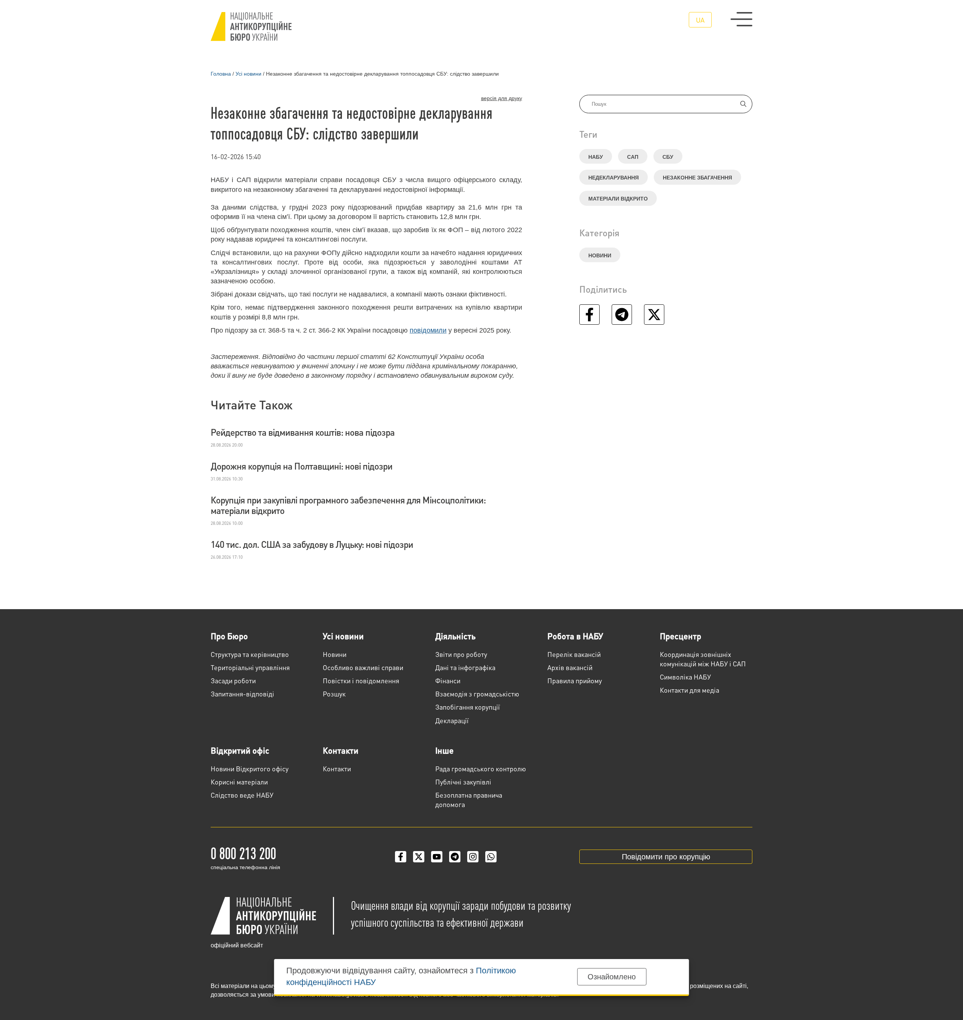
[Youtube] (436, 856)
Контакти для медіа (689, 690)
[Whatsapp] (491, 856)
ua (700, 19)
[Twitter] (418, 856)
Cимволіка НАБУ (685, 676)
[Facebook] (400, 856)
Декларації (452, 720)
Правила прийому (574, 680)
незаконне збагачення (697, 178)
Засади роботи (233, 680)
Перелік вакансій (574, 654)
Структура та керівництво (250, 654)
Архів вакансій (569, 667)
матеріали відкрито (618, 199)
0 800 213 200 (243, 852)
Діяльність (455, 636)
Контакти (340, 750)
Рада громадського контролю (480, 768)
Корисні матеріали (239, 781)
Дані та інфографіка (465, 667)
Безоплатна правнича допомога (468, 799)
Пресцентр (680, 636)
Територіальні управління (250, 667)
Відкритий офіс (240, 750)
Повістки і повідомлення (361, 680)
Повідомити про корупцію (666, 857)
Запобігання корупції (467, 706)
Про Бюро (229, 636)
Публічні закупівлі (463, 781)
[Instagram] (472, 856)
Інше (444, 750)
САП (632, 157)
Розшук (334, 693)
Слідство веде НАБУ (242, 794)
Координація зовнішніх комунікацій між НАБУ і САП (703, 659)
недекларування (613, 178)
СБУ (667, 157)
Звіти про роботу (461, 654)
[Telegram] (454, 856)
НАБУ (595, 157)
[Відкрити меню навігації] (741, 19)
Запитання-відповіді (242, 693)
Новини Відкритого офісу (250, 768)
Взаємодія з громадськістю (477, 693)
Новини (599, 255)
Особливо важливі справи (363, 667)
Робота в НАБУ (575, 636)
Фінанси (447, 680)
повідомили (428, 330)
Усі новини (343, 636)
